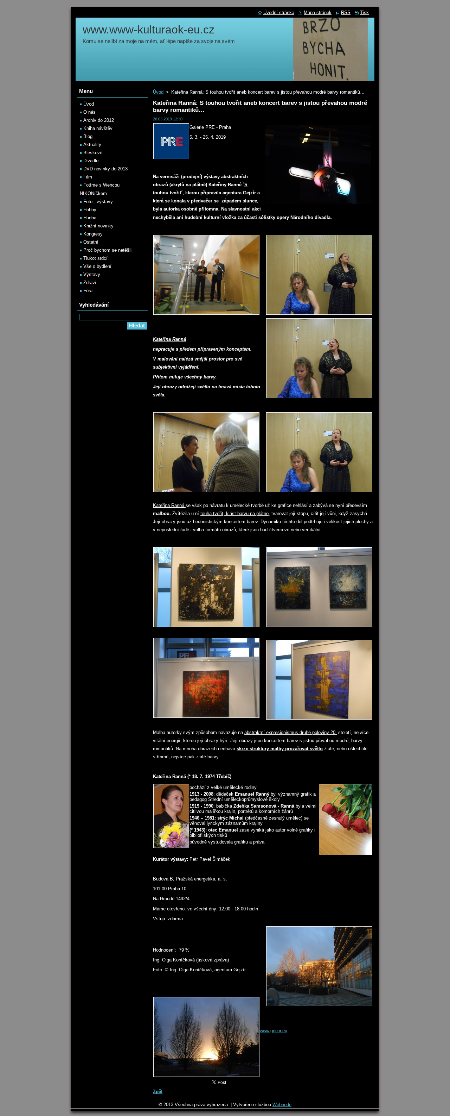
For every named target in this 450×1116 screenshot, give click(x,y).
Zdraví (89, 282)
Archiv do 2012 (98, 120)
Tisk (364, 12)
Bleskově (92, 152)
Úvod (158, 92)
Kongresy (93, 234)
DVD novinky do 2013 (105, 168)
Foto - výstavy (98, 201)
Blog (87, 136)
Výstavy (91, 274)
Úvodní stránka (278, 12)
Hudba (89, 217)
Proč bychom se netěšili (108, 250)
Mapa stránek (318, 12)
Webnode (281, 1104)
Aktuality (92, 144)
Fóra (87, 290)
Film (87, 177)
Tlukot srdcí (95, 258)
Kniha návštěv (97, 128)
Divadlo (90, 160)
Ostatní (90, 242)
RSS (346, 12)
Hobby (89, 209)
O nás (89, 112)
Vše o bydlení (97, 266)
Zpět (157, 1091)
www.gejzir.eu (273, 1030)
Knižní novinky (98, 225)
